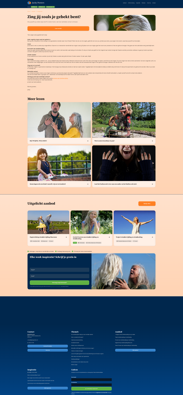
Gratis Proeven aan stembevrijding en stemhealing (126, 345)
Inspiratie (138, 3)
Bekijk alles (147, 203)
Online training (131, 3)
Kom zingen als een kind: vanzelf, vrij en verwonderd (38, 377)
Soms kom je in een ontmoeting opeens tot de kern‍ (38, 383)
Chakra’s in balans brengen (77, 351)
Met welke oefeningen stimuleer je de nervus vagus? (82, 348)
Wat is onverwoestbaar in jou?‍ (33, 375)
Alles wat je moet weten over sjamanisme (80, 356)
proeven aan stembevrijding (60, 78)
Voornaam (73, 377)
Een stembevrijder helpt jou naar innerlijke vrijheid (82, 334)
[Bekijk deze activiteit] (48, 228)
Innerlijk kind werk (75, 342)
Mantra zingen (74, 364)
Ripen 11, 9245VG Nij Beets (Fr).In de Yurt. (34, 336)
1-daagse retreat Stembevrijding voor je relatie (125, 334)
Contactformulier (47, 346)
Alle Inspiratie (47, 388)
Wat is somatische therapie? (77, 337)
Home (28, 11)
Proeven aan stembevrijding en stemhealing (124, 340)
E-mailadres (74, 382)
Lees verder (58, 28)
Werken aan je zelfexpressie (77, 345)
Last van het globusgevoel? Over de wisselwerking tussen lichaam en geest (87, 353)
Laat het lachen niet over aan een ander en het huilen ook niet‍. (40, 380)
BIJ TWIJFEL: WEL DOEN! (32, 372)
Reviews (143, 3)
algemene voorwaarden (56, 286)
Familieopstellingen (75, 359)
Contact (154, 3)
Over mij (149, 3)
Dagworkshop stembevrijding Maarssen (123, 342)
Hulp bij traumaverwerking (76, 340)
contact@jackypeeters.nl (32, 340)
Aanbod (124, 3)
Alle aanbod (135, 350)
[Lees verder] (59, 123)
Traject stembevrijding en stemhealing (123, 337)
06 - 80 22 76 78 (30, 342)
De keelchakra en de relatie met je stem (79, 362)
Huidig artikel (39, 11)
